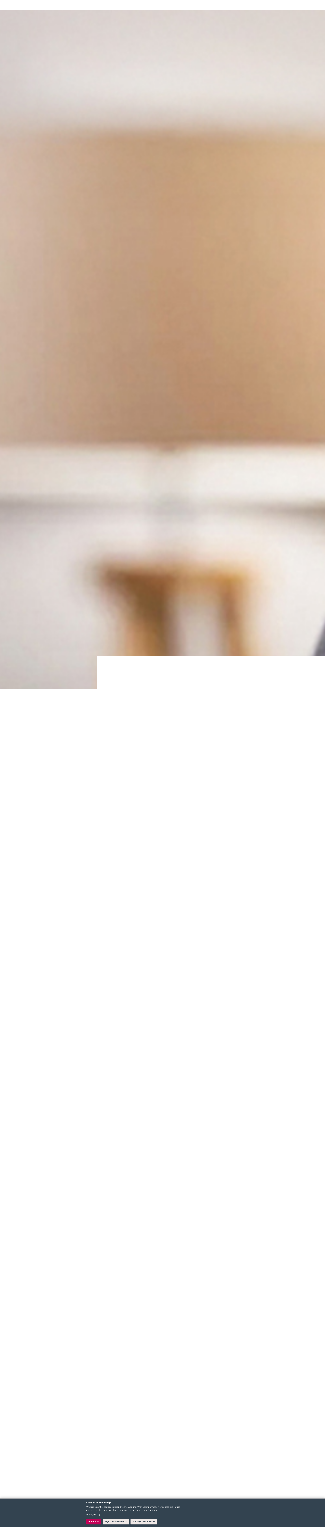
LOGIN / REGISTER (298, 5)
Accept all (93, 1521)
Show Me (19, 720)
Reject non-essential (116, 1521)
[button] (159, 1412)
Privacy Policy (93, 1514)
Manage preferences (144, 1521)
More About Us (162, 1443)
